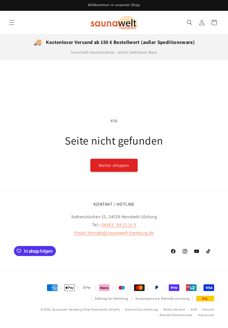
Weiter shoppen (114, 165)
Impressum (206, 315)
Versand (208, 309)
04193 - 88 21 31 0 (118, 225)
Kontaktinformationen (176, 315)
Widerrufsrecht (174, 309)
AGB (194, 309)
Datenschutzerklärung (141, 309)
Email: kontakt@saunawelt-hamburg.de (114, 233)
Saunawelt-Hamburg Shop (71, 309)
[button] (12, 22)
